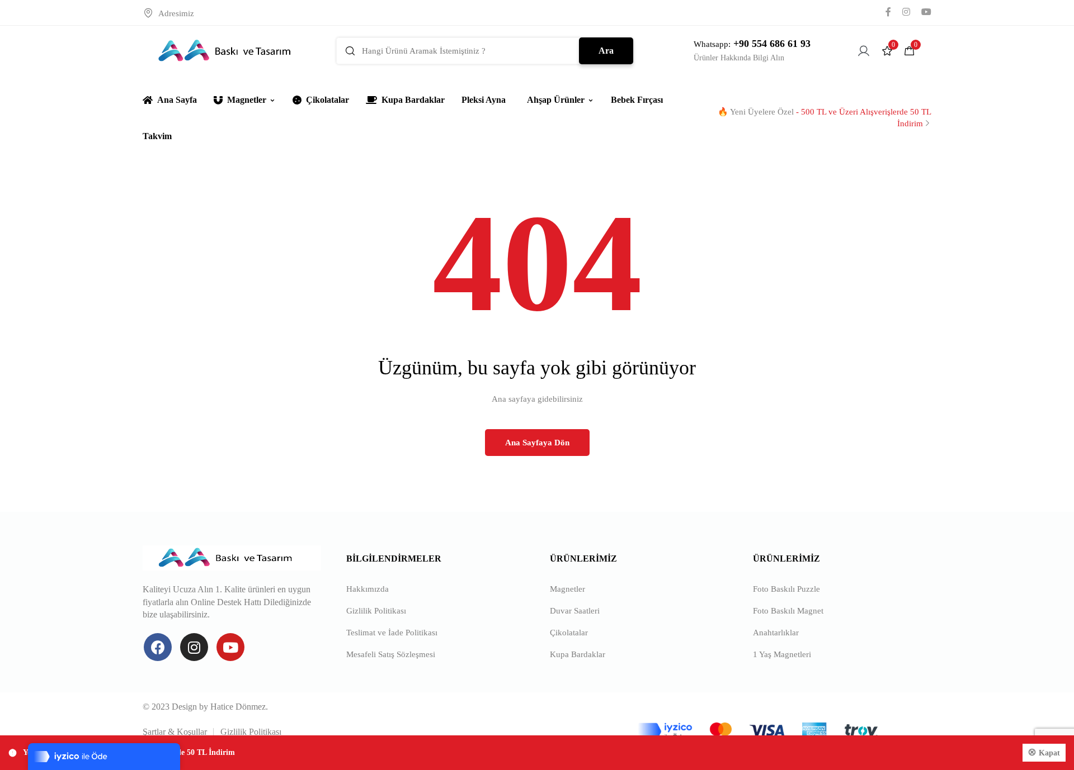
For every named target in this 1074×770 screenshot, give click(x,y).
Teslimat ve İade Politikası (391, 632)
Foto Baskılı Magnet (788, 610)
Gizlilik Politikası (376, 610)
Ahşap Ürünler (556, 99)
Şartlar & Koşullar (175, 731)
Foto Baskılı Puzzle (786, 588)
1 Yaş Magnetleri (782, 654)
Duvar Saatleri (575, 610)
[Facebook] (158, 647)
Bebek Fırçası (637, 99)
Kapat (1049, 753)
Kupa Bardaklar (413, 99)
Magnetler (246, 99)
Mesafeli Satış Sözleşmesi (390, 654)
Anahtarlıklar (776, 632)
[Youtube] (230, 647)
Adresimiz (176, 13)
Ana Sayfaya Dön (537, 442)
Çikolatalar (327, 99)
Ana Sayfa (177, 99)
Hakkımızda (367, 588)
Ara (606, 50)
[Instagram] (194, 647)
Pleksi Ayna (483, 99)
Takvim (157, 136)
